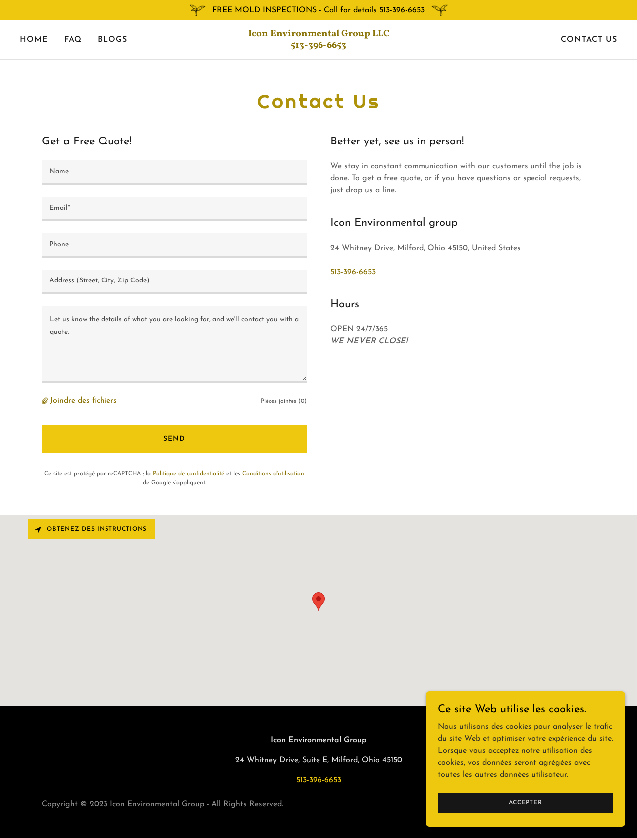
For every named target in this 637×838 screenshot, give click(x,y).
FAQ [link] (73, 40)
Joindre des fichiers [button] (83, 401)
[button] (46, 401)
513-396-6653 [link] (353, 272)
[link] (318, 46)
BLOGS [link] (112, 40)
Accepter (525, 802)
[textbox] (174, 172)
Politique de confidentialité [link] (188, 474)
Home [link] (34, 40)
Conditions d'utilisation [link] (273, 474)
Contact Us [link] (589, 40)
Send (174, 439)
